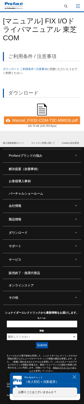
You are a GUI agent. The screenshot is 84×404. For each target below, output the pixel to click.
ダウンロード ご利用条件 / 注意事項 (25, 69)
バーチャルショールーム (26, 193)
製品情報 (15, 219)
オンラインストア (21, 285)
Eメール (42, 318)
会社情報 (15, 205)
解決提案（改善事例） (24, 169)
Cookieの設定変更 (70, 143)
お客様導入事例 (20, 181)
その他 (13, 297)
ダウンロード (18, 232)
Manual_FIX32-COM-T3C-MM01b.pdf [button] (45, 120)
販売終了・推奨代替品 (24, 273)
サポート (15, 246)
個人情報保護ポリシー (13, 143)
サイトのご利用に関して (43, 143)
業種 (42, 330)
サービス (15, 259)
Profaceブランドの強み (25, 155)
